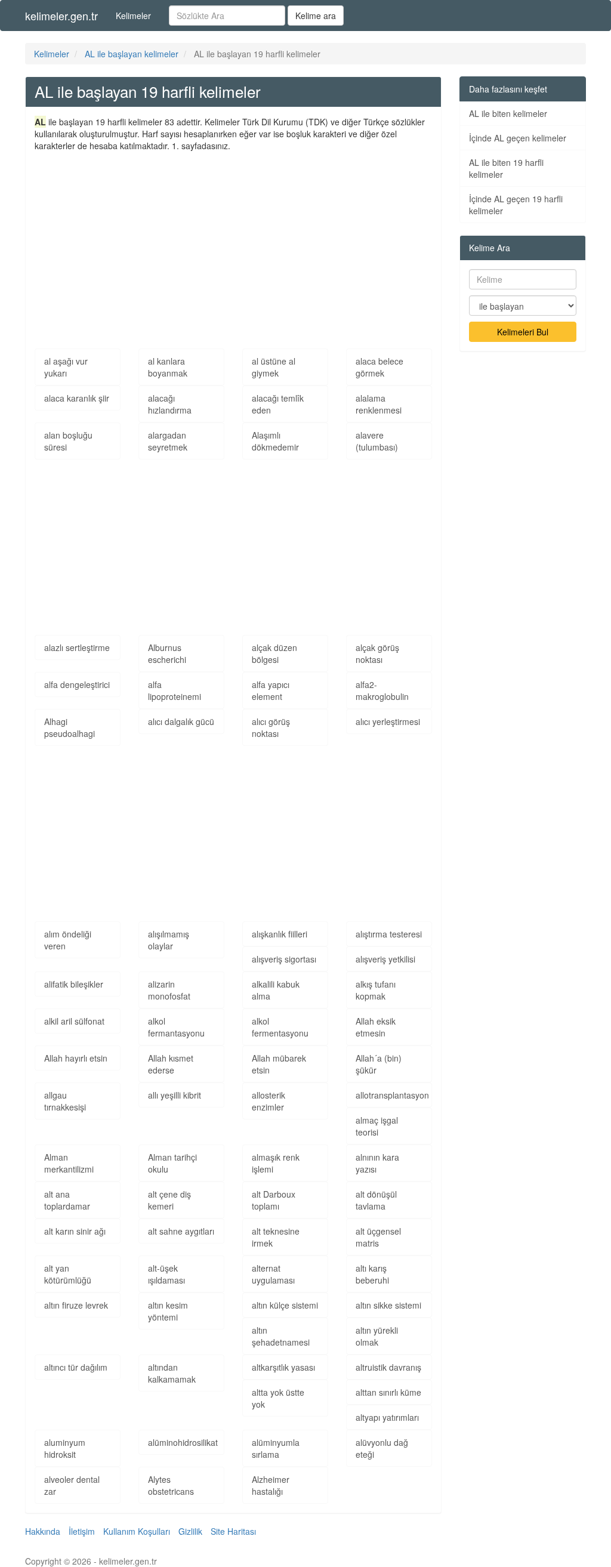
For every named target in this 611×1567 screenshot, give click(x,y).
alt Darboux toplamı (273, 1200)
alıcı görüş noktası (271, 727)
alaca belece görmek (379, 367)
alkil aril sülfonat (74, 1021)
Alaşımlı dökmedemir (275, 441)
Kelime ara (315, 15)
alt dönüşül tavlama (376, 1200)
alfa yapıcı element (270, 690)
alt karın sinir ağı (75, 1231)
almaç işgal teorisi (377, 1126)
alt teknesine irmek (276, 1237)
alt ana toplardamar (67, 1200)
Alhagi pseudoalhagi (69, 727)
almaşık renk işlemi (276, 1163)
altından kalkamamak (172, 1373)
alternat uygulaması (273, 1274)
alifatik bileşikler (73, 984)
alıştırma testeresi (389, 934)
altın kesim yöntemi (168, 1311)
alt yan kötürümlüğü (67, 1274)
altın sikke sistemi (388, 1305)
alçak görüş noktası (377, 653)
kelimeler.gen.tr (61, 15)
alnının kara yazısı (377, 1163)
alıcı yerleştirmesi (388, 721)
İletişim (82, 1531)
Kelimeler (133, 15)
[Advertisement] (233, 241)
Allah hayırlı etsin (75, 1058)
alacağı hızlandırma (170, 404)
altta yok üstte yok (278, 1398)
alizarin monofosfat (169, 990)
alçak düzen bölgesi (274, 653)
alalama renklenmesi (379, 404)
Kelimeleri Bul (522, 332)
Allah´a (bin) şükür (379, 1064)
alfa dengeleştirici (77, 684)
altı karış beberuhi (372, 1274)
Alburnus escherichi (167, 653)
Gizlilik (190, 1531)
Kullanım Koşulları (136, 1531)
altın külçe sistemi (285, 1305)
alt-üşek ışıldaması (166, 1274)
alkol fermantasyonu (176, 1027)
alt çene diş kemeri (169, 1200)
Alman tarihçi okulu (172, 1163)
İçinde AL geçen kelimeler (517, 138)
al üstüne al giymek (273, 367)
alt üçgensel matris (378, 1237)
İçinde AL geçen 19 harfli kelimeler (516, 205)
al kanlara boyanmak (167, 367)
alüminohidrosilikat (183, 1442)
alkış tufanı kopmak (376, 990)
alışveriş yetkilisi (385, 959)
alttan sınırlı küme (388, 1392)
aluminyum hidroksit (64, 1448)
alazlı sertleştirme (77, 647)
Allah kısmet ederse (170, 1064)
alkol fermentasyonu (280, 1027)
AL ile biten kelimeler (508, 113)
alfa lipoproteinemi (174, 690)
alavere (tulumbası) (377, 441)
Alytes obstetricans (171, 1485)
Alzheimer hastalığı (270, 1485)
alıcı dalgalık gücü (181, 721)
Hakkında (42, 1531)
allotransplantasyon (392, 1095)
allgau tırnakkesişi (65, 1101)
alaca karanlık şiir (76, 398)
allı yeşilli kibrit (174, 1095)
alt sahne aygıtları (181, 1231)
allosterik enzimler (268, 1101)
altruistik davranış (388, 1367)
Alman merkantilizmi (69, 1163)
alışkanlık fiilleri (279, 934)
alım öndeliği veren (67, 940)
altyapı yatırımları (387, 1417)
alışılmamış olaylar (168, 940)
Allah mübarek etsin (279, 1064)
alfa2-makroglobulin (382, 690)
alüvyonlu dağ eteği (382, 1448)
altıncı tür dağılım (75, 1367)
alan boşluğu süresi (68, 441)
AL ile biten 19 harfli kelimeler (506, 168)
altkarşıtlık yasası (283, 1367)
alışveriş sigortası (284, 959)
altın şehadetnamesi (281, 1336)
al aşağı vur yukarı (66, 367)
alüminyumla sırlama (276, 1448)
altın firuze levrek (76, 1305)
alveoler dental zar (72, 1485)
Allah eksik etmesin (376, 1027)
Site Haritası (233, 1531)
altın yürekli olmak (377, 1336)
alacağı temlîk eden (278, 404)
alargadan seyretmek (167, 441)
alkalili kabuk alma (276, 990)
